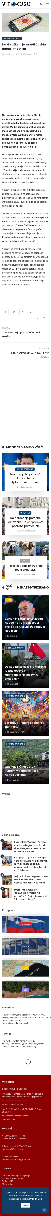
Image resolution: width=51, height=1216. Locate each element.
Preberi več (35, 1198)
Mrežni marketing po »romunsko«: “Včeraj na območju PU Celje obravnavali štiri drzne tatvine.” (30, 894)
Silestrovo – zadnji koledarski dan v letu (24, 725)
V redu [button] (26, 1205)
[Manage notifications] (44, 1210)
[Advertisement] (25, 84)
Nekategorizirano (12, 38)
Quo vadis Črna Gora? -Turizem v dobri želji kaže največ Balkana (21, 771)
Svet (8, 600)
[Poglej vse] (25, 924)
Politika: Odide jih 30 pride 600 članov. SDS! (25, 568)
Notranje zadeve (15, 648)
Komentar (25, 513)
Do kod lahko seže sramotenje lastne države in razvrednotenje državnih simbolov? (25, 673)
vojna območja (25, 469)
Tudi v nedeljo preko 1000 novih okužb (21, 334)
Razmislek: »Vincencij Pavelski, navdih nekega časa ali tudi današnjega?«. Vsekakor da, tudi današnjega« (30, 847)
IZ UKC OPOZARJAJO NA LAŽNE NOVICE (29, 355)
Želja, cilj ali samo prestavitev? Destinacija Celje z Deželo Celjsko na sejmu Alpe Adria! (31, 879)
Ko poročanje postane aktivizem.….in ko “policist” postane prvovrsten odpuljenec (25, 522)
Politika (25, 561)
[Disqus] (25, 404)
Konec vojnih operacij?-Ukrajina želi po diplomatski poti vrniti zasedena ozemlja (25, 478)
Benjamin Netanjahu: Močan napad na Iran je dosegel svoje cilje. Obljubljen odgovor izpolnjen (25, 625)
